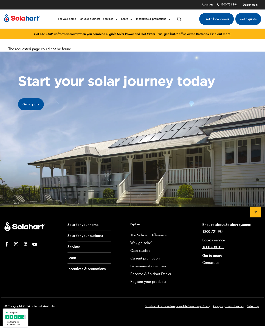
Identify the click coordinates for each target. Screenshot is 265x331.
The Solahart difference (148, 235)
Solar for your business (85, 235)
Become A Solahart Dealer (150, 274)
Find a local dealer (216, 19)
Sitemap (253, 306)
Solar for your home (83, 224)
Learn (72, 257)
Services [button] (108, 19)
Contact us (210, 262)
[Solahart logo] (22, 23)
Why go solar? (141, 242)
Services (74, 246)
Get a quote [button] (31, 104)
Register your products (148, 281)
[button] (255, 212)
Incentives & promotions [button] (151, 19)
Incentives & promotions (87, 268)
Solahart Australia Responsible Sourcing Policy (177, 306)
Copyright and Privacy (228, 306)
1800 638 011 (213, 247)
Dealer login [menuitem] (250, 5)
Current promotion (145, 258)
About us (207, 4)
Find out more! (220, 34)
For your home (67, 19)
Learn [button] (125, 19)
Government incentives (148, 266)
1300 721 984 (228, 4)
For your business (89, 19)
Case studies (140, 250)
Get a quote (248, 19)
